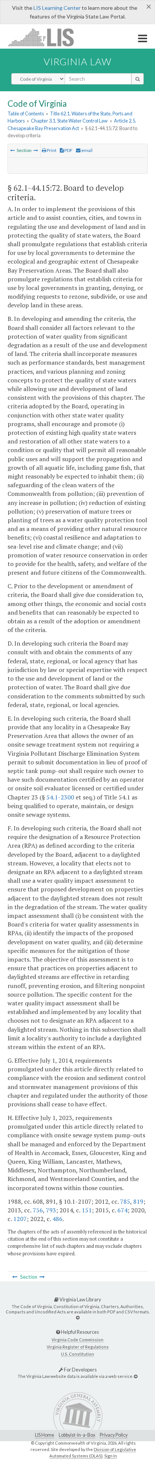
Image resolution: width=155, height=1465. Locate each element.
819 (138, 1201)
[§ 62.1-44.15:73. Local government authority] (35, 150)
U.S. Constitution (77, 1353)
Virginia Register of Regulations (78, 1346)
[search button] (137, 78)
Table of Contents (26, 113)
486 (57, 1219)
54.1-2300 (60, 797)
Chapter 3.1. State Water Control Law (69, 121)
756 (38, 1210)
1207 (20, 1219)
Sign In (110, 1455)
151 (87, 1210)
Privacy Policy (114, 1435)
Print (51, 150)
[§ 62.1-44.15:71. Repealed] (12, 150)
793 (51, 1210)
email (87, 150)
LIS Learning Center (57, 8)
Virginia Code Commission (77, 1339)
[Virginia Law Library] (77, 1317)
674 (122, 1210)
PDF (68, 150)
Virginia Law (77, 61)
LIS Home (44, 1435)
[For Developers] (135, 1376)
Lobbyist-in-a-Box (77, 1435)
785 (125, 1201)
